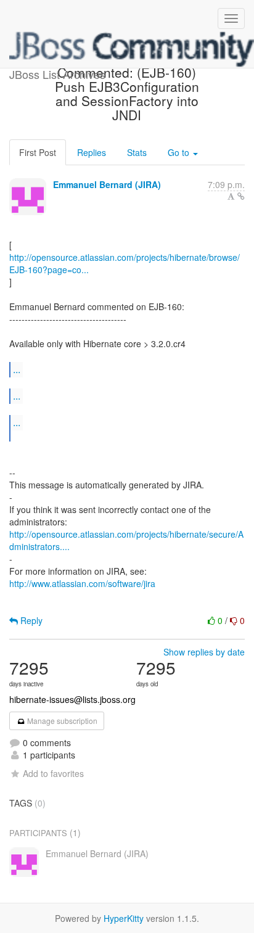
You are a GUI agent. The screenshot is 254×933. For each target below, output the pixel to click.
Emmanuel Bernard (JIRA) (107, 184)
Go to (180, 152)
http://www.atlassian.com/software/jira (82, 583)
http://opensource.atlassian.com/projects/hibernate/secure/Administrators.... (126, 540)
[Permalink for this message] (241, 196)
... (16, 369)
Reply (30, 620)
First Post (37, 152)
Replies (91, 152)
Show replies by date (204, 652)
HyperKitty (124, 918)
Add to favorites (53, 773)
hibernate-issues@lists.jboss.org (72, 699)
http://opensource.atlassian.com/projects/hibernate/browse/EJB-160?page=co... (124, 263)
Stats (137, 152)
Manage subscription (61, 720)
